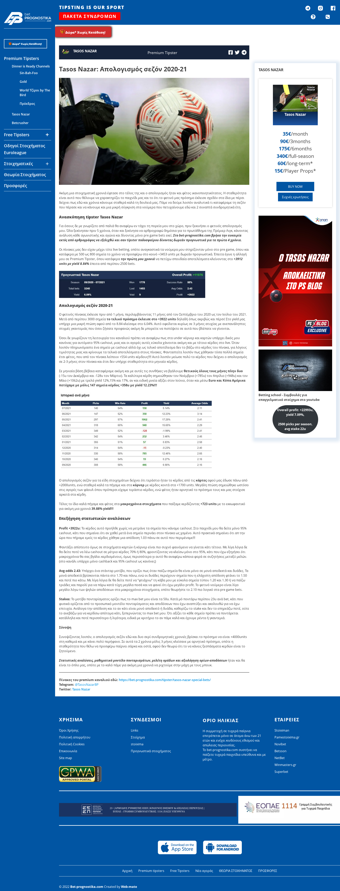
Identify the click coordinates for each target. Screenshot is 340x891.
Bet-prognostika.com (86, 887)
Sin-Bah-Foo (29, 73)
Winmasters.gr (23, 223)
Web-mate (129, 887)
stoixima (137, 744)
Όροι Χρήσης (69, 730)
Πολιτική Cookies (72, 744)
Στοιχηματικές (18, 163)
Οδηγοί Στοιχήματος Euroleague (24, 149)
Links (134, 730)
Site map (65, 758)
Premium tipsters (151, 871)
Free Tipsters (179, 871)
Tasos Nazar (21, 114)
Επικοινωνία (68, 751)
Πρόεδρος (27, 103)
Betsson (18, 206)
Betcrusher (20, 123)
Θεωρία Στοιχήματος (25, 174)
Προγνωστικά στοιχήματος (151, 751)
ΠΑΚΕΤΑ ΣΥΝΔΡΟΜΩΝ (89, 16)
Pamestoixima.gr (286, 737)
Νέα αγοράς (204, 871)
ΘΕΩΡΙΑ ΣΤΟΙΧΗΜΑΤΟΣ (235, 871)
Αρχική (127, 871)
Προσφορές (15, 185)
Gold (23, 81)
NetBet (17, 215)
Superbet (281, 772)
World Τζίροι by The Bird (35, 92)
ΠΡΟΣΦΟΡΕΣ (267, 871)
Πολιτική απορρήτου (74, 737)
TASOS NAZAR (85, 51)
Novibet (18, 197)
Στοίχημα (138, 737)
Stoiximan (281, 730)
